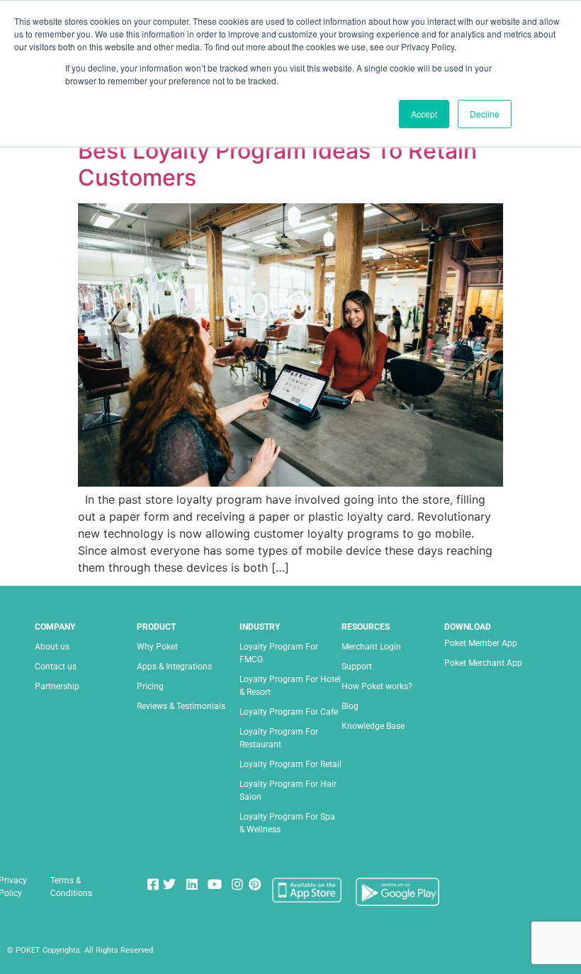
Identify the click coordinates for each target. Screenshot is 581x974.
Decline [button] (485, 114)
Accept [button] (424, 114)
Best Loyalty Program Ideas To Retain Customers (277, 164)
